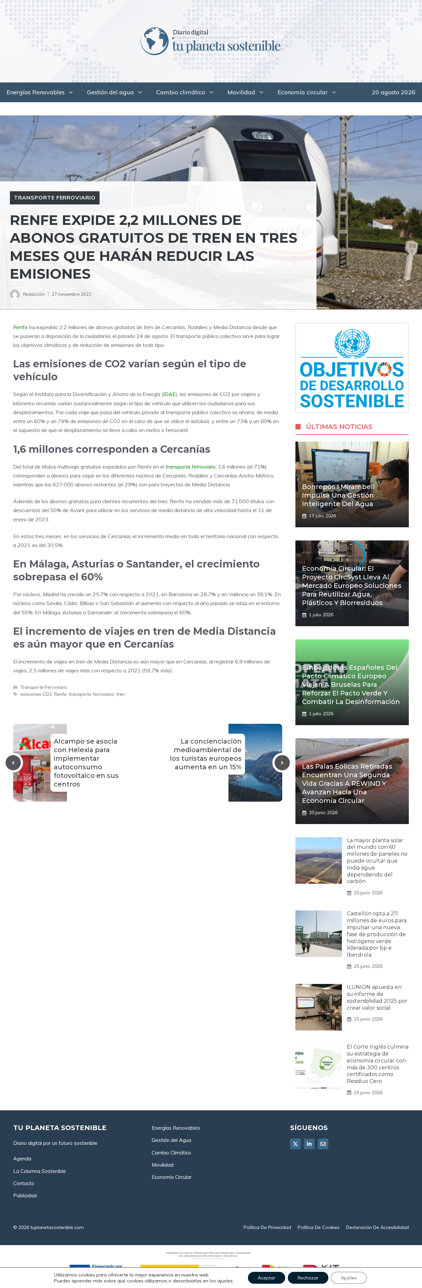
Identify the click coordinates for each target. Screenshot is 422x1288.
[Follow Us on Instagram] (323, 1144)
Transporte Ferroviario (55, 197)
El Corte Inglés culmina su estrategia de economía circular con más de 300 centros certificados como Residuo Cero (377, 1064)
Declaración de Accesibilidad (377, 1227)
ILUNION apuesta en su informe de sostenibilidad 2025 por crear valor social (377, 997)
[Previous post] (13, 763)
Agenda (22, 1158)
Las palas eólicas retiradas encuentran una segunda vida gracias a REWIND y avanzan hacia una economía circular (347, 783)
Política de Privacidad (267, 1227)
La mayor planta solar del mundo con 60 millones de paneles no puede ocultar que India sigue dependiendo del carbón (377, 861)
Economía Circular (172, 1177)
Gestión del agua (110, 92)
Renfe (20, 327)
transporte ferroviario (191, 466)
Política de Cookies (319, 1227)
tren (120, 694)
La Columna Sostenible (39, 1171)
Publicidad (25, 1195)
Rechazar (308, 1278)
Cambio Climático (171, 1153)
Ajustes (349, 1278)
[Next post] (282, 763)
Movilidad (241, 92)
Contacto (23, 1183)
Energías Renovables (36, 92)
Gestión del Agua (171, 1140)
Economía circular (303, 92)
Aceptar (266, 1278)
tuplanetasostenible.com (57, 1227)
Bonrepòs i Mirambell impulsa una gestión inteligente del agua (338, 495)
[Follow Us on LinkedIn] (309, 1144)
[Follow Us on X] (295, 1144)
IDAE (169, 394)
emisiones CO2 (36, 694)
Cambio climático (180, 92)
